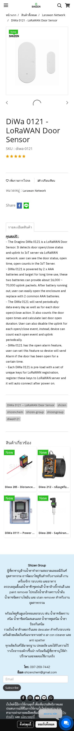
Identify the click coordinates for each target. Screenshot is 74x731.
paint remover (18, 592)
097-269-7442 (40, 667)
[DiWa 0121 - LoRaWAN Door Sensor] (37, 61)
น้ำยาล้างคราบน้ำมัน (52, 592)
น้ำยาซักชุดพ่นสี (33, 587)
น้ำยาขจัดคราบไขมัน (17, 597)
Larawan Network (34, 191)
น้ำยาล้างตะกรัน (22, 629)
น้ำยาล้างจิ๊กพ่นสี (53, 587)
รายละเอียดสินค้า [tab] (20, 227)
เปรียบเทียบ (47, 180)
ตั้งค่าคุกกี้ (25, 724)
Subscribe (12, 688)
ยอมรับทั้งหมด (46, 724)
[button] (58, 5)
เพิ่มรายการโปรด (19, 180)
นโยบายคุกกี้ (28, 717)
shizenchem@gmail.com (40, 672)
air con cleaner (55, 635)
